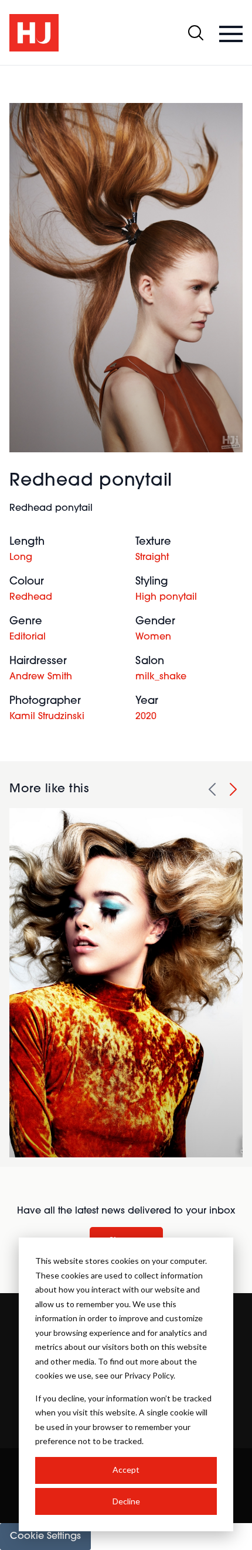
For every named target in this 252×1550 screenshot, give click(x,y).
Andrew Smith (40, 677)
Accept (126, 1470)
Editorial (27, 637)
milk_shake (160, 677)
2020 (145, 716)
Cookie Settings (45, 1536)
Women (153, 637)
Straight (152, 557)
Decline (126, 1501)
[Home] (34, 32)
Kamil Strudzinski (46, 716)
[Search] (195, 32)
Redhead (30, 597)
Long (20, 557)
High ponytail (166, 597)
